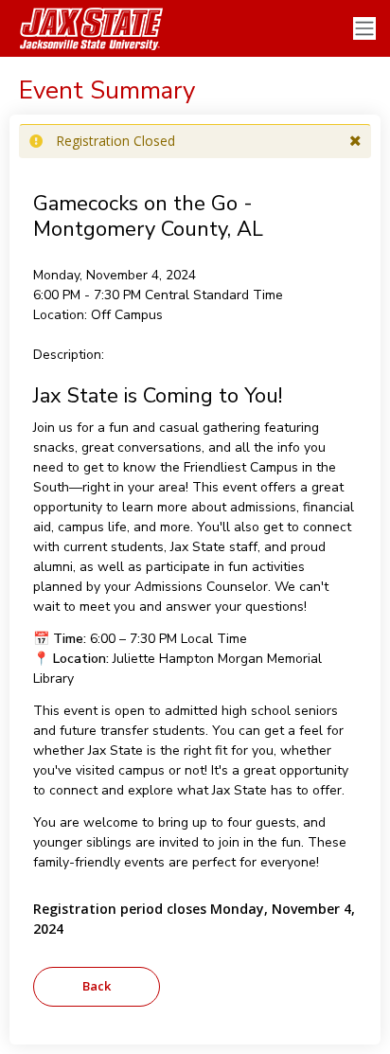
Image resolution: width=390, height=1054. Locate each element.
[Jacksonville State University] (85, 28)
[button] (355, 141)
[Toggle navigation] (364, 29)
